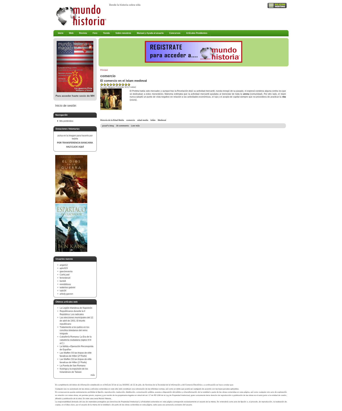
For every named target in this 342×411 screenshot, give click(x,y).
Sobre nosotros (123, 33)
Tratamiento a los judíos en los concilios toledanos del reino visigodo (74, 330)
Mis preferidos (66, 121)
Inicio (60, 33)
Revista (83, 33)
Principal (104, 70)
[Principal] (81, 26)
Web (71, 33)
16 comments (122, 126)
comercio (130, 120)
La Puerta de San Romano (73, 365)
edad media (142, 120)
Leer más (135, 126)
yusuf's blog (108, 126)
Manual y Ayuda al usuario (150, 33)
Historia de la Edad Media (112, 120)
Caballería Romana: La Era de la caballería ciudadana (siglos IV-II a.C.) (76, 340)
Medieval (162, 120)
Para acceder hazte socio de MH (75, 95)
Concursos (174, 33)
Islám (153, 120)
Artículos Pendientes (196, 33)
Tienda (106, 33)
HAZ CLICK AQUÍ (75, 147)
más (93, 375)
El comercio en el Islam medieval (123, 80)
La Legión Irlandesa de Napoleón (76, 308)
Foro (95, 33)
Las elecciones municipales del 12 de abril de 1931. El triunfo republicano (76, 320)
